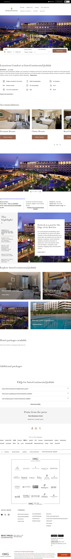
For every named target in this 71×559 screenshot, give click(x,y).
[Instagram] (8, 514)
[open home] (2, 451)
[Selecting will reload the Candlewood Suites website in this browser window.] (53, 496)
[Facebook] (2, 514)
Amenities (29, 7)
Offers (35, 11)
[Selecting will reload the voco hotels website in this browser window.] (32, 477)
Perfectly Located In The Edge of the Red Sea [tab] (7, 232)
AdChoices (48, 520)
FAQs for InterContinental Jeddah (35, 382)
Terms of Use (21, 521)
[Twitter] (5, 514)
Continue (64, 554)
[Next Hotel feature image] (39, 191)
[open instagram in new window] (35, 428)
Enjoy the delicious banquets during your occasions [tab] (6, 248)
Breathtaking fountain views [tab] (7, 255)
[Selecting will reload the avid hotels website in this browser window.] (17, 496)
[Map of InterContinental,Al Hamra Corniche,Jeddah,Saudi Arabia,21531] (12, 198)
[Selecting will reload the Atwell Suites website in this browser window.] (26, 496)
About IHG (48, 513)
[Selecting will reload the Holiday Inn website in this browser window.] (44, 487)
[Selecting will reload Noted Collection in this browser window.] (24, 477)
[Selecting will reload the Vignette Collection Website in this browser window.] (44, 468)
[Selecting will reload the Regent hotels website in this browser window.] (26, 468)
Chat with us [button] (7, 1)
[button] (67, 2)
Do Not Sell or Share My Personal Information (57, 518)
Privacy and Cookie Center (52, 516)
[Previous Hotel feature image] (32, 191)
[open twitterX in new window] (39, 428)
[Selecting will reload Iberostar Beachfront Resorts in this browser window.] (54, 477)
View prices (59, 50)
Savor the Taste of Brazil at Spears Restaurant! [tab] (7, 239)
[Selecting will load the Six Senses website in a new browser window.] (17, 468)
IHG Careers (49, 523)
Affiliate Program (36, 520)
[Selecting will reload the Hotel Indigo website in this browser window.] (17, 477)
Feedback (48, 525)
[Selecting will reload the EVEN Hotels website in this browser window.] (26, 487)
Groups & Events (25, 11)
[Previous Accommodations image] (54, 145)
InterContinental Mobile (23, 516)
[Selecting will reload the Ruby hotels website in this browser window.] (39, 477)
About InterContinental (23, 514)
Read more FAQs (35, 404)
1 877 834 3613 (17, 536)
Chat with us (21, 518)
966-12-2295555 (13, 203)
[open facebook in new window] (31, 428)
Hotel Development (37, 516)
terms (32, 555)
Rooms (22, 7)
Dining (37, 7)
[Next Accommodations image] (60, 145)
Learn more (41, 252)
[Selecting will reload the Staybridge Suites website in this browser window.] (35, 496)
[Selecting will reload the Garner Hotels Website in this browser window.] (53, 487)
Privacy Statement (46, 557)
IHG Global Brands (36, 513)
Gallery (42, 11)
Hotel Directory (36, 518)
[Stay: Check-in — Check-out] (12, 52)
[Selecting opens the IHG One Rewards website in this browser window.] (35, 503)
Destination (45, 7)
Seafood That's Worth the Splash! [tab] (7, 261)
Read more (33, 75)
